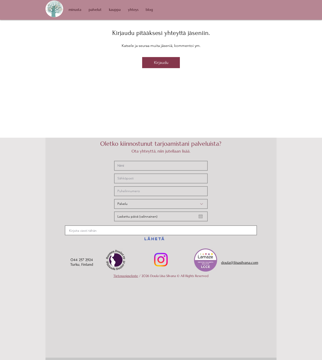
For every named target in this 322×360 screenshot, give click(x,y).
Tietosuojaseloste (125, 276)
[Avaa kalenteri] (200, 216)
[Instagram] (161, 260)
